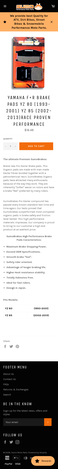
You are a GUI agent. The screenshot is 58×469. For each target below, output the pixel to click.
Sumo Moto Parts (19, 452)
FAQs (6, 384)
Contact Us (9, 379)
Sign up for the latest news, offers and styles (25, 412)
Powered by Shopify (37, 452)
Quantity (7, 139)
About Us (8, 373)
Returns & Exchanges (16, 389)
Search (7, 394)
